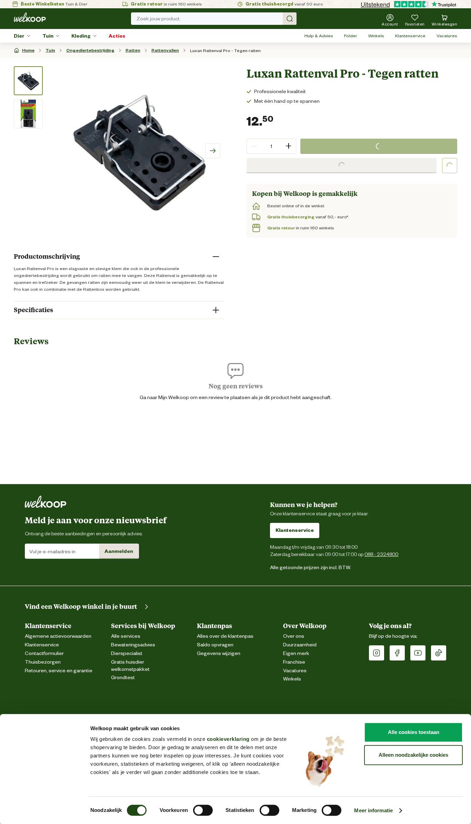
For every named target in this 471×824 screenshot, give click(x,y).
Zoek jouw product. (159, 18)
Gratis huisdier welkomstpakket (130, 665)
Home (28, 50)
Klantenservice (410, 35)
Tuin (47, 36)
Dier (19, 36)
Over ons (293, 636)
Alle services (125, 636)
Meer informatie (373, 810)
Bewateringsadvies (133, 644)
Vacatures (447, 35)
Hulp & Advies (318, 35)
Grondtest (123, 677)
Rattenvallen (165, 50)
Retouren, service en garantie (58, 670)
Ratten (133, 50)
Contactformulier (44, 653)
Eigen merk (296, 653)
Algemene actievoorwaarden (58, 636)
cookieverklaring (228, 739)
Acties (117, 36)
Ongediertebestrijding (90, 50)
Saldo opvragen (215, 644)
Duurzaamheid (300, 644)
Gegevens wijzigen (218, 653)
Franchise (294, 662)
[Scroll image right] (212, 150)
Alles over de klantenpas (225, 636)
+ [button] (288, 146)
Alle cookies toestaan (413, 732)
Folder (350, 35)
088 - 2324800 (381, 554)
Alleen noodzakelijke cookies (413, 755)
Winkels (376, 35)
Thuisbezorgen (43, 662)
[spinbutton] (271, 146)
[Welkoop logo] (30, 17)
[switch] (203, 810)
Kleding (81, 36)
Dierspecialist (126, 653)
